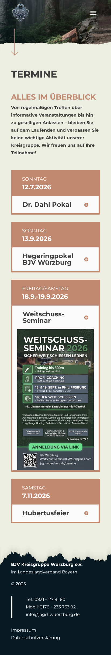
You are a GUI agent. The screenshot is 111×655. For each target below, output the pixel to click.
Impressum (23, 630)
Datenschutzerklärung (35, 637)
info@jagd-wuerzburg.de (53, 614)
